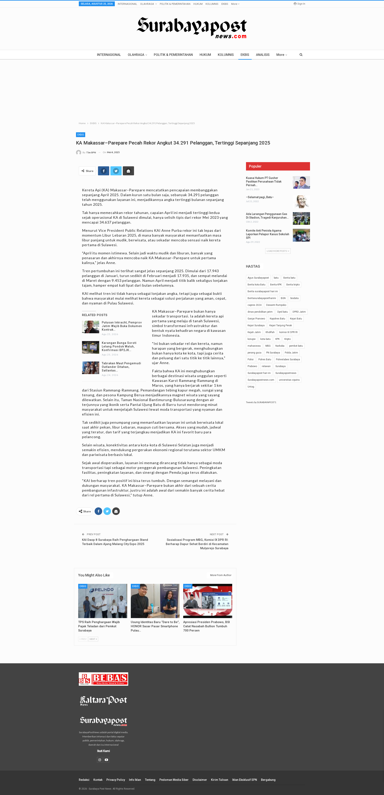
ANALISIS (263, 55)
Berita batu (289, 277)
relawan (266, 366)
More (234, 3)
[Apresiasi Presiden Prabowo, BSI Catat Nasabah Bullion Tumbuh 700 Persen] (207, 601)
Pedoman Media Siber (174, 779)
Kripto (287, 339)
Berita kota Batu (256, 284)
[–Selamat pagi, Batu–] (301, 201)
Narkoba (279, 345)
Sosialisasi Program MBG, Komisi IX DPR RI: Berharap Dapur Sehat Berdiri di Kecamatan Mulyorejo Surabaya (197, 544)
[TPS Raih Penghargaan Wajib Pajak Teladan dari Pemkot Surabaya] (102, 601)
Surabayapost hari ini (259, 373)
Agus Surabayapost (258, 277)
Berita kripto (293, 284)
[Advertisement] (192, 90)
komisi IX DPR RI (288, 332)
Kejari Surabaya (256, 325)
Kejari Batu (296, 318)
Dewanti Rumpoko (276, 305)
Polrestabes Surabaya (288, 359)
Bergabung (268, 779)
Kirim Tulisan (219, 779)
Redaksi (84, 779)
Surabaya (280, 366)
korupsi (252, 339)
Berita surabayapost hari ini (263, 291)
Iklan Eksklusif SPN (244, 779)
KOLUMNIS (212, 3)
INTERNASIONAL (127, 3)
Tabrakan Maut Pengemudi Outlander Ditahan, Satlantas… (121, 367)
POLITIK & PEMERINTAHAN (175, 3)
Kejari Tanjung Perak (280, 325)
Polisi (251, 359)
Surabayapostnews (285, 373)
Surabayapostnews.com (261, 379)
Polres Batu (264, 359)
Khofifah (270, 332)
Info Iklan (135, 779)
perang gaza (254, 352)
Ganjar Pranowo (256, 318)
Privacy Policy (115, 779)
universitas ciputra (289, 379)
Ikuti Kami (103, 751)
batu (276, 277)
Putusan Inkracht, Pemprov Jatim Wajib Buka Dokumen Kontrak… (122, 326)
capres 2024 (254, 305)
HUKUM (198, 3)
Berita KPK (276, 284)
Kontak (97, 779)
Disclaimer (200, 779)
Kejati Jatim (254, 332)
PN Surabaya (273, 352)
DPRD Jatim (299, 311)
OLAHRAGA (147, 3)
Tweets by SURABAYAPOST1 (261, 402)
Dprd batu (282, 311)
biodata (294, 298)
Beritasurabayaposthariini (262, 298)
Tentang (150, 779)
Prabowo (252, 366)
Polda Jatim (291, 352)
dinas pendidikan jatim (260, 311)
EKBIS (224, 3)
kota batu (265, 339)
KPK (277, 339)
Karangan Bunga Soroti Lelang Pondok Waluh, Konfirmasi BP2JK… (119, 346)
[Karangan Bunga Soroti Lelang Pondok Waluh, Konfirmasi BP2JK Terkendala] (90, 347)
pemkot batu (296, 345)
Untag (251, 386)
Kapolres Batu (277, 318)
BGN (283, 298)
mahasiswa (254, 345)
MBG (268, 345)
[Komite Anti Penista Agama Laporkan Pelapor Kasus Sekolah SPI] (301, 235)
